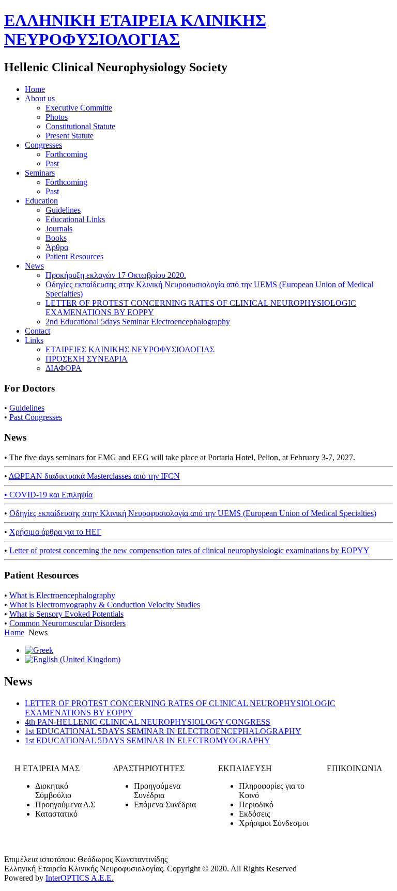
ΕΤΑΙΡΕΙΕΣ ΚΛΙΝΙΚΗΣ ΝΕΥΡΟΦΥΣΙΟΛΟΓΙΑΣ (130, 349)
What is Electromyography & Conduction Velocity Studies (104, 604)
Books (56, 237)
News (34, 265)
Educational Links (75, 219)
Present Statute (69, 135)
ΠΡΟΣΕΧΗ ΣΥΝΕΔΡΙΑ (86, 358)
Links (34, 340)
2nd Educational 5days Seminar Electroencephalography (137, 321)
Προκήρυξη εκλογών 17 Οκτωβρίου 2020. (115, 275)
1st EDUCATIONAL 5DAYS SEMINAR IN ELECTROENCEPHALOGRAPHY (163, 731)
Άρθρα (56, 247)
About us (40, 98)
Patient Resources (74, 256)
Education (41, 200)
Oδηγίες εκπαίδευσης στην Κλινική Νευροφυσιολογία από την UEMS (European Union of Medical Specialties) (192, 513)
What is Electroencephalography (62, 595)
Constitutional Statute (80, 126)
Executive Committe (78, 107)
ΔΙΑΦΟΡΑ (63, 368)
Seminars (40, 172)
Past (52, 163)
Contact (37, 330)
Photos (56, 117)
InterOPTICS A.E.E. (79, 877)
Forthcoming (66, 154)
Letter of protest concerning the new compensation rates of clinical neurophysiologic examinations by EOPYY (189, 550)
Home (35, 89)
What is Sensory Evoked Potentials (66, 613)
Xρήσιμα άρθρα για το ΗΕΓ (55, 531)
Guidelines (63, 210)
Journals (58, 228)
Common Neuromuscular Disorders (67, 623)
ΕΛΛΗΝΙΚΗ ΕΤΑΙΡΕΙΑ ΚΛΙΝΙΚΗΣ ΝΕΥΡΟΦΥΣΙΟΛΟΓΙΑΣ (135, 30)
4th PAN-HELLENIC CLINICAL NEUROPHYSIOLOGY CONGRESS (147, 721)
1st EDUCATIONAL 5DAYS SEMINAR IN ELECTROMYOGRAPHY (147, 740)
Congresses (43, 144)
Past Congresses (35, 417)
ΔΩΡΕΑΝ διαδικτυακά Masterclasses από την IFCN (94, 476)
